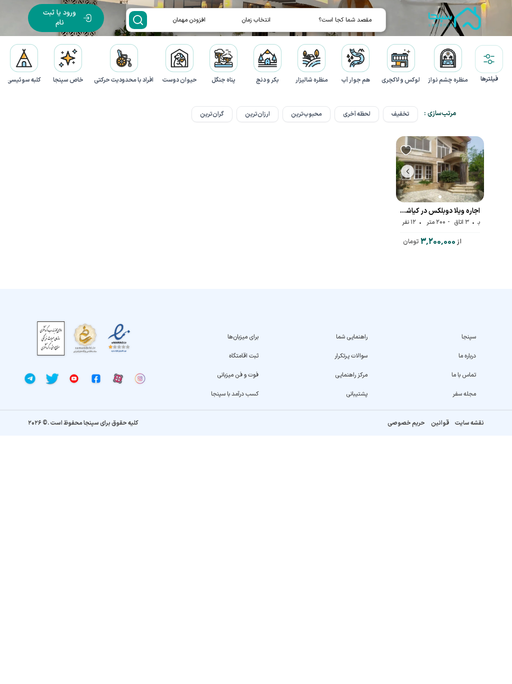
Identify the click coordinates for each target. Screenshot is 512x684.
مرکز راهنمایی (351, 375)
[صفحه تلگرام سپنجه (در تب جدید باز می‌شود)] (30, 379)
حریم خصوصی (406, 423)
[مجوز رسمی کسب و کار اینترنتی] (51, 338)
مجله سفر (464, 394)
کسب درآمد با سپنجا (234, 394)
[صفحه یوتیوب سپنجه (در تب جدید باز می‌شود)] (74, 379)
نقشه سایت (469, 423)
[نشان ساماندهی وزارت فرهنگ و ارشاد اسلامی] (85, 338)
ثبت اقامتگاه (243, 356)
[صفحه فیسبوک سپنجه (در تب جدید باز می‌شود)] (96, 379)
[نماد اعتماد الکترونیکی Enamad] (119, 338)
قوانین (440, 423)
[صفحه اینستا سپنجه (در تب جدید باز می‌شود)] (140, 379)
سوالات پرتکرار (350, 356)
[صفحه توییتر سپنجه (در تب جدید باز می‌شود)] (52, 379)
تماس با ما (464, 375)
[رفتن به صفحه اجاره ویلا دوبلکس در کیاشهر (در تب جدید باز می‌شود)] (440, 169)
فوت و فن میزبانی (237, 375)
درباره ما (467, 356)
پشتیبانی (356, 394)
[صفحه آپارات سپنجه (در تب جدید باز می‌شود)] (118, 379)
